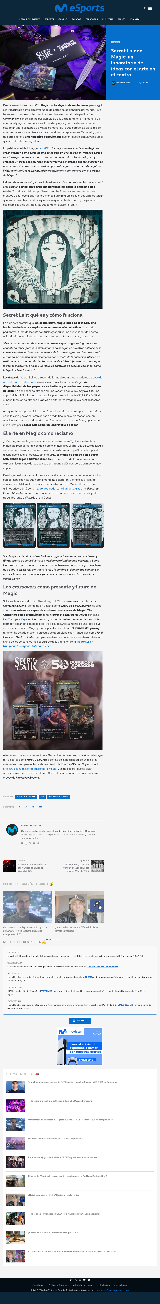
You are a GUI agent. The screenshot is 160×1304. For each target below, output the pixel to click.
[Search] (145, 8)
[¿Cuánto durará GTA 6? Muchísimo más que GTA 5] (15, 1237)
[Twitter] (76, 1279)
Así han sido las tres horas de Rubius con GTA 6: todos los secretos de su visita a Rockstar (72, 1251)
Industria (107, 19)
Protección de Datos (82, 1285)
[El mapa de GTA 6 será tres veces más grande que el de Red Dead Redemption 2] (15, 1181)
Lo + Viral (135, 19)
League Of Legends (29, 19)
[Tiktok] (71, 1279)
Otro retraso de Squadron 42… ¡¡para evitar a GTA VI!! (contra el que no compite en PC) (25, 931)
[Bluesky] (89, 1279)
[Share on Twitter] (26, 806)
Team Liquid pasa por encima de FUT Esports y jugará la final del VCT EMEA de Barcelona (72, 1082)
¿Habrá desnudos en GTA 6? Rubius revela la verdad (53, 1195)
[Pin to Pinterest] (33, 806)
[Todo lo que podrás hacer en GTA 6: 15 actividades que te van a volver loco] (15, 1218)
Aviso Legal (37, 1285)
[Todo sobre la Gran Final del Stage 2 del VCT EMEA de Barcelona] (15, 1105)
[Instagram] (80, 1279)
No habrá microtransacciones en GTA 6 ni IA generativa (55, 1138)
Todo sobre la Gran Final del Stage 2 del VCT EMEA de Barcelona (60, 1100)
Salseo (121, 19)
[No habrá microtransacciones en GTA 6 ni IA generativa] (15, 1143)
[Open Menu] (150, 8)
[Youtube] (84, 1279)
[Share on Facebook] (19, 806)
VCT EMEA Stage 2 (123, 1004)
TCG (42, 797)
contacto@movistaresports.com (112, 1285)
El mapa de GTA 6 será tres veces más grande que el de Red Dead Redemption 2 (67, 1176)
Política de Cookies (57, 1285)
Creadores (92, 19)
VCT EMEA (88, 977)
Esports (49, 19)
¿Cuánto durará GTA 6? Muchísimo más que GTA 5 (53, 1232)
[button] (7, 915)
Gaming (62, 19)
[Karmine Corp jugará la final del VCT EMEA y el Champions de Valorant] (15, 1162)
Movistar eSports (123, 83)
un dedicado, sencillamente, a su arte (59, 488)
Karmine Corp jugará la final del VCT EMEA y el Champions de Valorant (63, 1157)
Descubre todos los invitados (103, 966)
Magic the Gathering (26, 797)
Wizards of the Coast (58, 797)
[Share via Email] (40, 806)
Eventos (76, 19)
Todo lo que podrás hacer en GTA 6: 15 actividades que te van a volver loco (65, 1213)
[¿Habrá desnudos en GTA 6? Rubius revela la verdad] (79, 907)
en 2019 (45, 148)
